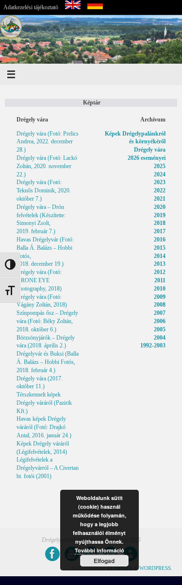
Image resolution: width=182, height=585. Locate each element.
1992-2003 (152, 345)
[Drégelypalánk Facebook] (52, 554)
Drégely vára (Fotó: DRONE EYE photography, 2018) (39, 280)
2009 (159, 296)
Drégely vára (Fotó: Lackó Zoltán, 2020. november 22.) (47, 166)
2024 (159, 174)
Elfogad (104, 560)
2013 (159, 263)
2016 (159, 239)
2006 (159, 321)
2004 (159, 337)
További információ (99, 550)
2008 (159, 304)
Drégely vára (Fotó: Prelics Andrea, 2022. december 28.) (48, 142)
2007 (159, 313)
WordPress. (155, 568)
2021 (159, 198)
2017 (159, 231)
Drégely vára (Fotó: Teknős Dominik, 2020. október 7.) (44, 190)
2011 (159, 280)
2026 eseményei (146, 158)
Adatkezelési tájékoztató (30, 7)
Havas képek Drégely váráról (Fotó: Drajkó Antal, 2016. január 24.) (44, 427)
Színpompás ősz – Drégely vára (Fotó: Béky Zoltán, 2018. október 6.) (47, 321)
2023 (159, 182)
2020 (159, 207)
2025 (159, 166)
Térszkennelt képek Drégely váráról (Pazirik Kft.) (44, 402)
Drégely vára (149, 149)
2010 (159, 288)
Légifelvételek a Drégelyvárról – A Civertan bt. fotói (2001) (48, 468)
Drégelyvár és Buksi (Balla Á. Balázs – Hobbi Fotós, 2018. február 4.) (48, 362)
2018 (159, 223)
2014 (159, 256)
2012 (159, 272)
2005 (159, 329)
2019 (159, 215)
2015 (159, 247)
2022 (159, 190)
